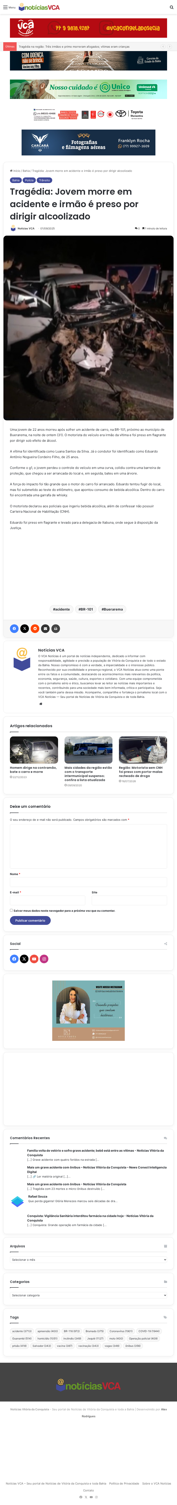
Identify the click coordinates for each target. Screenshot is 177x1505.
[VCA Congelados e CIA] (88, 28)
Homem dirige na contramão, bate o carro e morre (33, 770)
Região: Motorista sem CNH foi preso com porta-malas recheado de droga (141, 772)
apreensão (48, 1331)
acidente (62, 609)
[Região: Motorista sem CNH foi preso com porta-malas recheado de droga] (143, 750)
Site (94, 892)
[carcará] (88, 142)
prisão (19, 1345)
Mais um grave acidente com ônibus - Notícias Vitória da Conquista (76, 1184)
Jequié (95, 1338)
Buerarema (113, 609)
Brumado (95, 1331)
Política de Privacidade (124, 1483)
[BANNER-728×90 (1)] (88, 114)
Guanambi (22, 1338)
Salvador (42, 1345)
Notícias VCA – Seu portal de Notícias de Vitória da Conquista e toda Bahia (56, 1483)
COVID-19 (149, 1331)
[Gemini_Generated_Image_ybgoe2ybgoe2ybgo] (88, 89)
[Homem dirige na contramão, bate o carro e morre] (34, 750)
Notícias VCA (26, 228)
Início (16, 170)
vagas (112, 1345)
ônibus (133, 1345)
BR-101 (87, 609)
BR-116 (72, 1331)
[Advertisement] (88, 567)
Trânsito (44, 180)
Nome (15, 874)
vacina (64, 1345)
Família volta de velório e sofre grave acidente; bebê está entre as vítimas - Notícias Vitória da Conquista (95, 1153)
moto (116, 1338)
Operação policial (143, 1338)
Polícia (29, 180)
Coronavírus (121, 1331)
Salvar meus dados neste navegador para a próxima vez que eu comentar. (64, 910)
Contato (88, 1490)
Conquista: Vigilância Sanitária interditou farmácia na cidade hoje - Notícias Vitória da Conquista (90, 1218)
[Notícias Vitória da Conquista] (39, 7)
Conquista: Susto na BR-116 (37, 46)
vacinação (88, 1345)
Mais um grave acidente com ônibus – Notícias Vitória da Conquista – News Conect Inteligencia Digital (97, 1169)
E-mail (15, 892)
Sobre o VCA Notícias (156, 1483)
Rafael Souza (37, 1196)
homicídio (47, 1338)
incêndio (72, 1338)
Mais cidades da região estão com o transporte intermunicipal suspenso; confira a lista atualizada (88, 774)
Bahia (26, 170)
